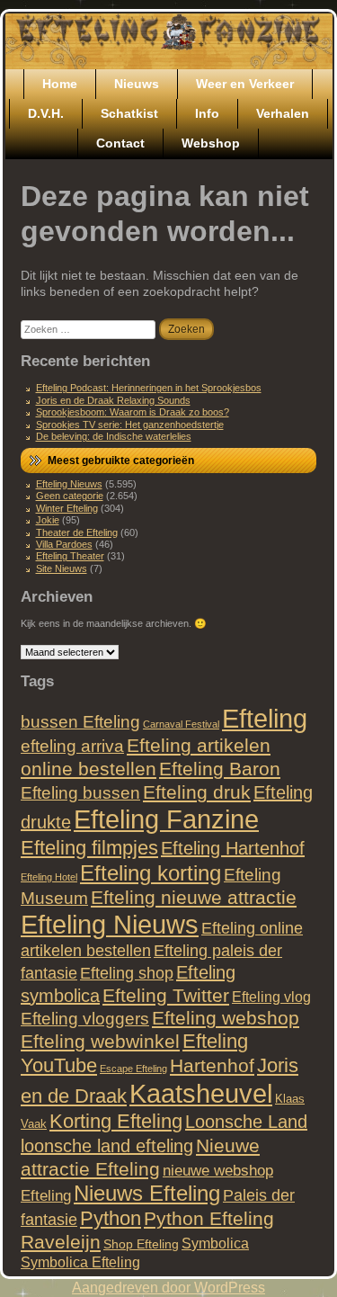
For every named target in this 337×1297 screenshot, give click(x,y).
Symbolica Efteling (80, 1262)
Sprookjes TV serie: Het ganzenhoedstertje (130, 424)
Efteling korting (150, 873)
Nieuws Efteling (147, 1193)
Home (59, 83)
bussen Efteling (80, 721)
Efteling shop (126, 972)
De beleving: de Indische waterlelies (113, 436)
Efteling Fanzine (166, 819)
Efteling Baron (219, 768)
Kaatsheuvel (200, 1093)
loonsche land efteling (107, 1146)
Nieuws (136, 83)
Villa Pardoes (64, 544)
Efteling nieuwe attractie (194, 897)
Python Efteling (209, 1218)
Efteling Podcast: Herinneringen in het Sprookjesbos (149, 387)
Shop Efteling (141, 1244)
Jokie (47, 519)
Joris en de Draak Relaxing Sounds (113, 400)
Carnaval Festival (181, 724)
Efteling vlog (271, 997)
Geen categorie (69, 495)
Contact (120, 143)
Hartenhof (212, 1065)
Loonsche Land (246, 1122)
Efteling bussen (80, 792)
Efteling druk (197, 792)
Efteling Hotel (49, 877)
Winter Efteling (67, 508)
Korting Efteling (115, 1121)
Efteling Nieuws (69, 484)
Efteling (264, 718)
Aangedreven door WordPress (168, 1287)
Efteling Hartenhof (233, 848)
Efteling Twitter (165, 995)
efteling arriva (72, 746)
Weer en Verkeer (245, 83)
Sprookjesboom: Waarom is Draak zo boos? (132, 412)
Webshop (211, 143)
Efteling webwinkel (100, 1041)
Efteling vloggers (85, 1018)
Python (110, 1218)
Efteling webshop (225, 1017)
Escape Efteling (133, 1068)
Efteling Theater (70, 555)
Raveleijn (61, 1241)
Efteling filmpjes (89, 847)
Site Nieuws (61, 568)
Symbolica (215, 1243)
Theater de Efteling (77, 532)
